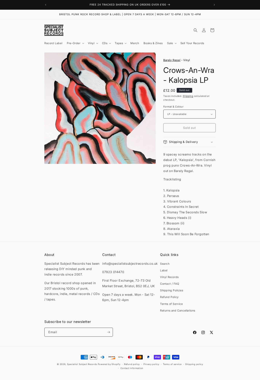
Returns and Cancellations (177, 310)
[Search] (195, 30)
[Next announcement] (214, 4)
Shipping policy (194, 364)
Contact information (131, 368)
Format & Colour (173, 106)
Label (163, 270)
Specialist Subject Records (82, 364)
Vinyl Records (169, 277)
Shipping (188, 96)
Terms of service (172, 364)
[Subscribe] (108, 332)
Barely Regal (171, 60)
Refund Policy (169, 297)
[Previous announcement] (45, 4)
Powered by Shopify (109, 364)
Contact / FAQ (169, 283)
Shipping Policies (171, 290)
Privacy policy (151, 364)
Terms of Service (171, 303)
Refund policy (132, 364)
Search (165, 263)
